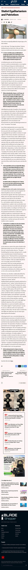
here (12, 361)
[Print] (25, 366)
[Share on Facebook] (4, 22)
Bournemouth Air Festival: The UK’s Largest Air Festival (14, 547)
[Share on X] (6, 22)
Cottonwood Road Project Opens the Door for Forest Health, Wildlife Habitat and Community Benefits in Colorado (14, 417)
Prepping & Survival (5, 487)
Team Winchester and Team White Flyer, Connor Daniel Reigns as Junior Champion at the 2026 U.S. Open (14, 426)
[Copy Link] (11, 22)
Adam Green (6, 19)
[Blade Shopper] (14, 1)
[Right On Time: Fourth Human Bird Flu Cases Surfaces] (23, 492)
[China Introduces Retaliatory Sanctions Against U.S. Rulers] (23, 499)
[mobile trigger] (2, 1)
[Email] (9, 22)
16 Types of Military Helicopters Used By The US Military (14, 544)
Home (2, 7)
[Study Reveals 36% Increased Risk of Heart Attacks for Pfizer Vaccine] (23, 505)
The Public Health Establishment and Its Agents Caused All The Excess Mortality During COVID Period (10, 484)
